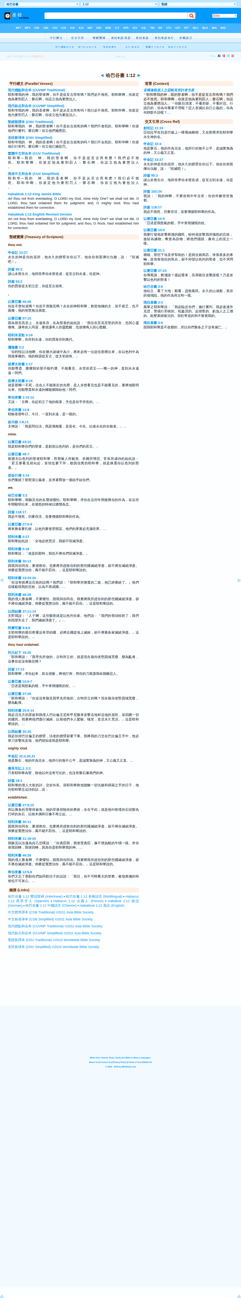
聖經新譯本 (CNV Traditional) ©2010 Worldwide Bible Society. (54, 940)
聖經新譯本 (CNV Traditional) (30, 122)
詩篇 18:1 (15, 781)
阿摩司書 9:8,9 (19, 628)
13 (173, 103)
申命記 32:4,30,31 (21, 756)
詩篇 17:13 (16, 669)
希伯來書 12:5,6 (20, 872)
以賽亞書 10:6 (154, 230)
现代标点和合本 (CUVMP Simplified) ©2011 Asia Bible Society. (55, 933)
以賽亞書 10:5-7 (20, 681)
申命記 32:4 (152, 144)
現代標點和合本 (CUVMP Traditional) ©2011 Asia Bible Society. (55, 926)
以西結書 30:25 (19, 731)
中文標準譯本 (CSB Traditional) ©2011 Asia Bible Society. (51, 912)
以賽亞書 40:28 (19, 302)
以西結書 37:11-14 (22, 611)
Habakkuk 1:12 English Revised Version (40, 214)
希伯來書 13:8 (18, 410)
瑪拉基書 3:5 (153, 302)
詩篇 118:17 (17, 512)
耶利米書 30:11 (19, 561)
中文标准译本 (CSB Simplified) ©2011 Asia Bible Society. (50, 919)
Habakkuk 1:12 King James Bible (34, 194)
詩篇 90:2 (15, 269)
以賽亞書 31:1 (154, 250)
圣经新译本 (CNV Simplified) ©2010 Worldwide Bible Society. (54, 947)
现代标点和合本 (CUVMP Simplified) (36, 106)
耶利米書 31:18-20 (22, 838)
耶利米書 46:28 (19, 595)
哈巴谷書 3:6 (153, 286)
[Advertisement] (120, 982)
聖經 (9, 56)
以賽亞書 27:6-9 (20, 524)
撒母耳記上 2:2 (19, 768)
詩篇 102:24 (152, 191)
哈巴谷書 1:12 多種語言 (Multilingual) (94, 896)
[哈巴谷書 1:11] (4, 589)
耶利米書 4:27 (18, 537)
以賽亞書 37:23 (155, 271)
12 (145, 94)
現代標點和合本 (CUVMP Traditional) (36, 90)
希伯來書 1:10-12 (21, 397)
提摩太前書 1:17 (20, 364)
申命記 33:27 (18, 252)
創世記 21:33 (153, 128)
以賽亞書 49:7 (18, 454)
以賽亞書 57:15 (19, 318)
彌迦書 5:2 (16, 347)
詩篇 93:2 (15, 281)
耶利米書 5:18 (18, 549)
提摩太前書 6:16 (20, 381)
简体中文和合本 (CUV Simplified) (33, 174)
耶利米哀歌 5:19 (20, 335)
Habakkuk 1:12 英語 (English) (102, 905)
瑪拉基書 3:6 (153, 323)
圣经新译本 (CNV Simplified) (30, 138)
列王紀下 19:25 (19, 652)
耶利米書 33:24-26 (22, 578)
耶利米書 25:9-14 (21, 710)
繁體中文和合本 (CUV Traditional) (34, 153)
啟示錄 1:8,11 (18, 422)
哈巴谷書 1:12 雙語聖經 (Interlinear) (35, 896)
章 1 (28, 56)
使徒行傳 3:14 (18, 475)
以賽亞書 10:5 (154, 219)
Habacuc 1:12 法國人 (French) (78, 901)
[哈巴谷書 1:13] (236, 589)
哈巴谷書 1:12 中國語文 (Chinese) (51, 905)
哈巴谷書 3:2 (17, 495)
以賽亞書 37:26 (19, 694)
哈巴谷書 (18, 56)
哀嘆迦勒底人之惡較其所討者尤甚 (168, 90)
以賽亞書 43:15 (19, 442)
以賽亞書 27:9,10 (21, 805)
